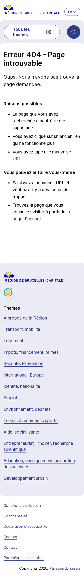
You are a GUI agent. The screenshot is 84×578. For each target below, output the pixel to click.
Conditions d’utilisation (22, 505)
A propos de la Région (25, 318)
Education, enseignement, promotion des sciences (39, 463)
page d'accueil (27, 219)
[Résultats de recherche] (73, 32)
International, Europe (24, 375)
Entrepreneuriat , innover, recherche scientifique (38, 446)
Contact (10, 547)
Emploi (10, 397)
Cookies (10, 537)
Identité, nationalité (22, 386)
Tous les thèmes (21, 32)
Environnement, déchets (27, 409)
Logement (13, 340)
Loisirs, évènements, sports (31, 420)
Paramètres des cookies (24, 557)
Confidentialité (15, 516)
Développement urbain (26, 478)
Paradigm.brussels (64, 568)
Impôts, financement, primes (31, 352)
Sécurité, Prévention (23, 363)
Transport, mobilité (22, 329)
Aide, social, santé (21, 432)
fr (70, 12)
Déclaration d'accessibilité (25, 526)
